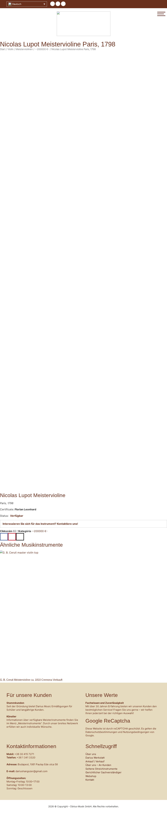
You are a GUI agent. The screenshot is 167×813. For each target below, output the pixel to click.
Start (2, 49)
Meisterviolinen (24, 49)
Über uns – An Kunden (98, 765)
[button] (4, 536)
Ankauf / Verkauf (94, 761)
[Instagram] (63, 3)
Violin (11, 49)
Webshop (90, 776)
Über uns (90, 754)
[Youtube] (58, 3)
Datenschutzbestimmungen (101, 732)
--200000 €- (42, 49)
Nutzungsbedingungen (136, 732)
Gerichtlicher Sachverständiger (103, 772)
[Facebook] (52, 3)
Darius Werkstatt (95, 757)
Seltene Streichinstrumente (101, 768)
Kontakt (89, 779)
